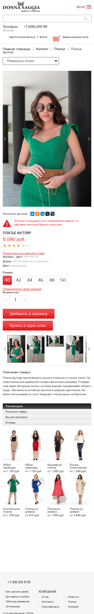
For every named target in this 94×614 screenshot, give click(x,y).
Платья (60, 49)
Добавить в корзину (28, 313)
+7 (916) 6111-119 (35, 27)
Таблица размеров (17, 601)
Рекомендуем (14, 406)
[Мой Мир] (42, 214)
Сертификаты (50, 606)
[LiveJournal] (52, 214)
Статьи (72, 601)
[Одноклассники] (37, 214)
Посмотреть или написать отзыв (23, 253)
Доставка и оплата (17, 596)
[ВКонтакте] (32, 214)
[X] (47, 214)
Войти (43, 37)
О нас (45, 596)
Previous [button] (5, 349)
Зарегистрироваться (22, 37)
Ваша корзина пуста (75, 37)
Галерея (73, 606)
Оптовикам (13, 606)
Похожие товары (16, 411)
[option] (17, 349)
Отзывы (10, 422)
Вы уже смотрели (16, 417)
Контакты (48, 601)
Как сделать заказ (17, 591)
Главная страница (17, 49)
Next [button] (89, 349)
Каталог (42, 49)
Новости (73, 596)
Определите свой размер (22, 289)
